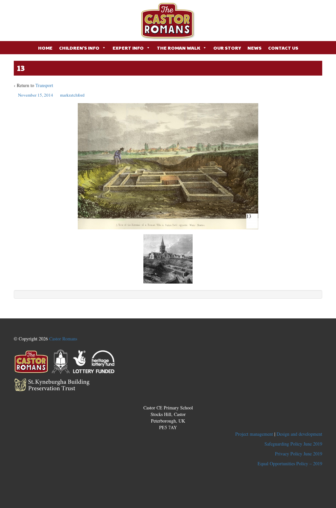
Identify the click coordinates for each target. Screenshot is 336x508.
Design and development (299, 434)
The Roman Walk (178, 47)
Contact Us (283, 47)
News (254, 47)
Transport (44, 85)
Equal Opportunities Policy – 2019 (290, 463)
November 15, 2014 (35, 95)
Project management (254, 434)
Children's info (79, 47)
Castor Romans (63, 338)
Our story (227, 47)
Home (45, 47)
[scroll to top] (168, 394)
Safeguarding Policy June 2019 (293, 444)
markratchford (72, 95)
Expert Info (128, 47)
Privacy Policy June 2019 (298, 453)
